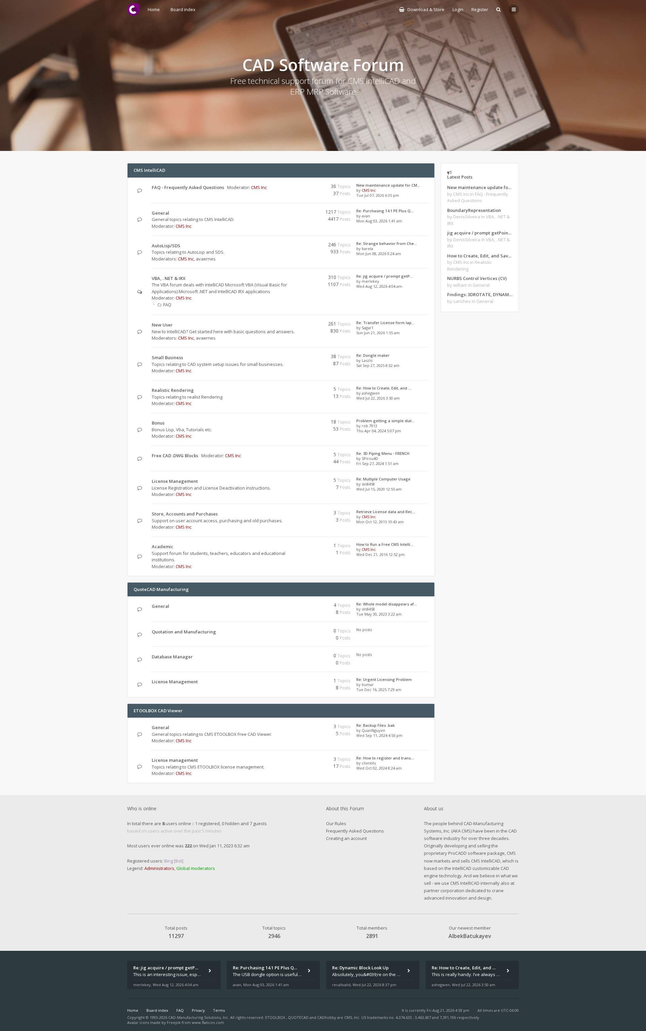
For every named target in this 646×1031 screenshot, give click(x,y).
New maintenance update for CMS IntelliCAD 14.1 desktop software (479, 187)
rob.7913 (369, 425)
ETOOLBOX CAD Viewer (158, 711)
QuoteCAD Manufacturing (161, 589)
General (160, 213)
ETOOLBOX (275, 1017)
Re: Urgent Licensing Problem (384, 679)
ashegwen (371, 393)
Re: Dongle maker (373, 355)
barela (367, 248)
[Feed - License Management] (302, 481)
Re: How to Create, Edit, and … (383, 387)
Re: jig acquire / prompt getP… (384, 276)
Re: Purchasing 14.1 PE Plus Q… (385, 210)
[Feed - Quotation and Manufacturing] (302, 632)
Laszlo (367, 360)
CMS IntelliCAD (149, 170)
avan (366, 215)
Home (132, 1010)
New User (162, 325)
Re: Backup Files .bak (375, 725)
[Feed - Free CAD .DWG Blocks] (302, 455)
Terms (219, 1010)
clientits (369, 763)
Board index (157, 1010)
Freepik (174, 1022)
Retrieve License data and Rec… (385, 511)
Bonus (158, 423)
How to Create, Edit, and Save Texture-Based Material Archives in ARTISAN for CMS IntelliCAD (479, 256)
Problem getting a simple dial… (385, 420)
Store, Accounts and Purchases (185, 514)
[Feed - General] (302, 213)
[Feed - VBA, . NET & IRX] (302, 278)
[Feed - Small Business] (302, 357)
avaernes (206, 259)
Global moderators (195, 868)
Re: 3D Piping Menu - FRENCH (382, 453)
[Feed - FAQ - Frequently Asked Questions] (302, 187)
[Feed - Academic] (302, 546)
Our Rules (336, 823)
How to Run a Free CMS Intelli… (384, 544)
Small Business (167, 357)
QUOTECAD (299, 1017)
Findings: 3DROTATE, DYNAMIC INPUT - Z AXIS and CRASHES (479, 294)
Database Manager (172, 657)
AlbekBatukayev (469, 936)
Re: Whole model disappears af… (386, 603)
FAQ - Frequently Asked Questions (188, 187)
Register (479, 9)
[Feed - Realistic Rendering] (302, 390)
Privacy (198, 1010)
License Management (175, 481)
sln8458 (368, 484)
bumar (368, 684)
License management (175, 760)
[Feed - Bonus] (302, 423)
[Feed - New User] (302, 325)
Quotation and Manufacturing (184, 632)
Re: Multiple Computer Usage (383, 478)
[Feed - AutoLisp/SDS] (302, 246)
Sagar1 (367, 327)
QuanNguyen (373, 730)
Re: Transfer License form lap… (385, 322)
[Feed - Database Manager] (302, 657)
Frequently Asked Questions (355, 831)
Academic (162, 546)
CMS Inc (259, 187)
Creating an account (346, 838)
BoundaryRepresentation (474, 210)
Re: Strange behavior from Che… (386, 243)
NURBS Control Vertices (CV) (477, 278)
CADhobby (326, 1017)
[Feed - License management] (302, 760)
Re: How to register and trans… (385, 757)
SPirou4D (370, 458)
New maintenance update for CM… (388, 185)
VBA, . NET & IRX (168, 278)
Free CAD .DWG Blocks (175, 455)
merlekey (370, 281)
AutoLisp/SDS (166, 246)
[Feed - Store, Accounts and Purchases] (302, 514)
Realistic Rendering (173, 390)
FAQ (167, 305)
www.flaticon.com (208, 1022)
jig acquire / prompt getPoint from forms (479, 233)
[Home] (133, 9)
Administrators (159, 868)
